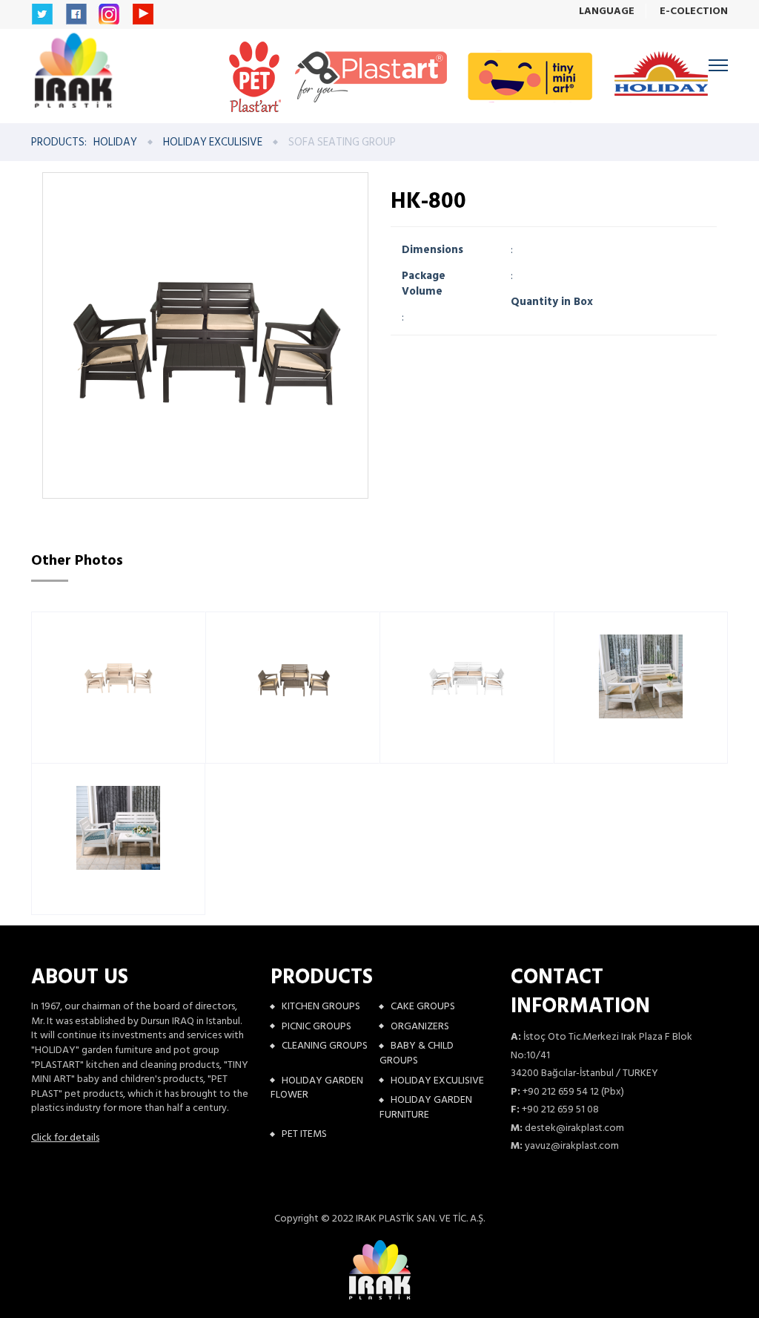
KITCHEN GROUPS (321, 1005)
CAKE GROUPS (423, 1005)
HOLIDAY (115, 142)
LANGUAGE (606, 11)
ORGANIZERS (420, 1026)
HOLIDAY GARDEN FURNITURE (426, 1107)
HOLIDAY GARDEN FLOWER (317, 1088)
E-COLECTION (694, 11)
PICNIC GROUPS (316, 1026)
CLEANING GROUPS (325, 1045)
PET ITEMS (304, 1133)
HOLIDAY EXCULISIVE (212, 142)
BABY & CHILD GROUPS (417, 1053)
